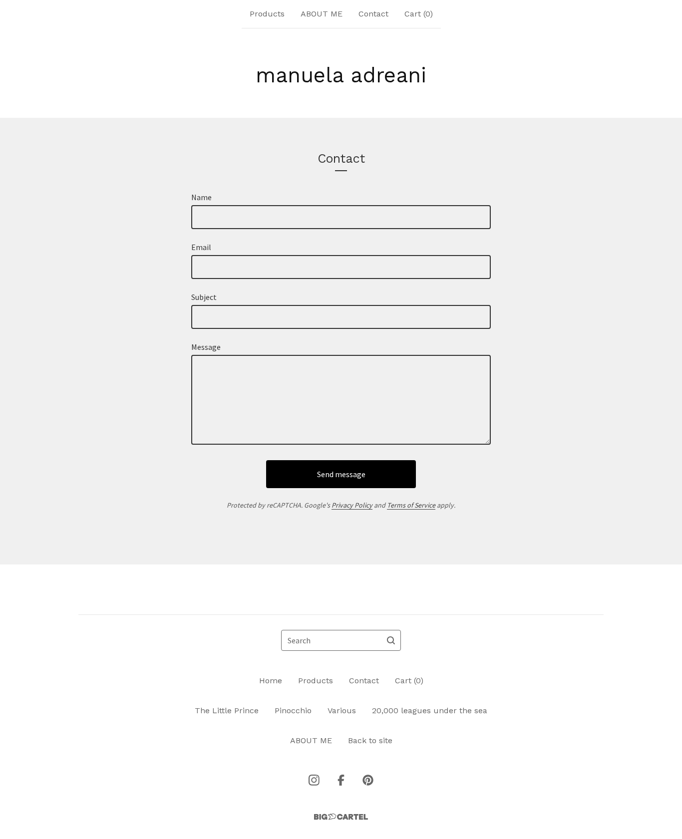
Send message (341, 474)
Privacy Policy (352, 505)
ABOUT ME (321, 13)
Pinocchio (293, 710)
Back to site (370, 740)
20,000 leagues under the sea (429, 710)
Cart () (418, 13)
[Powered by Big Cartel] (341, 817)
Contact (373, 13)
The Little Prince (227, 710)
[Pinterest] (367, 780)
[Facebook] (341, 780)
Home (270, 680)
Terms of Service (411, 505)
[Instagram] (314, 780)
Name (201, 197)
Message (206, 347)
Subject (204, 297)
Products (267, 13)
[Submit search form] (391, 640)
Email (201, 247)
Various (342, 710)
